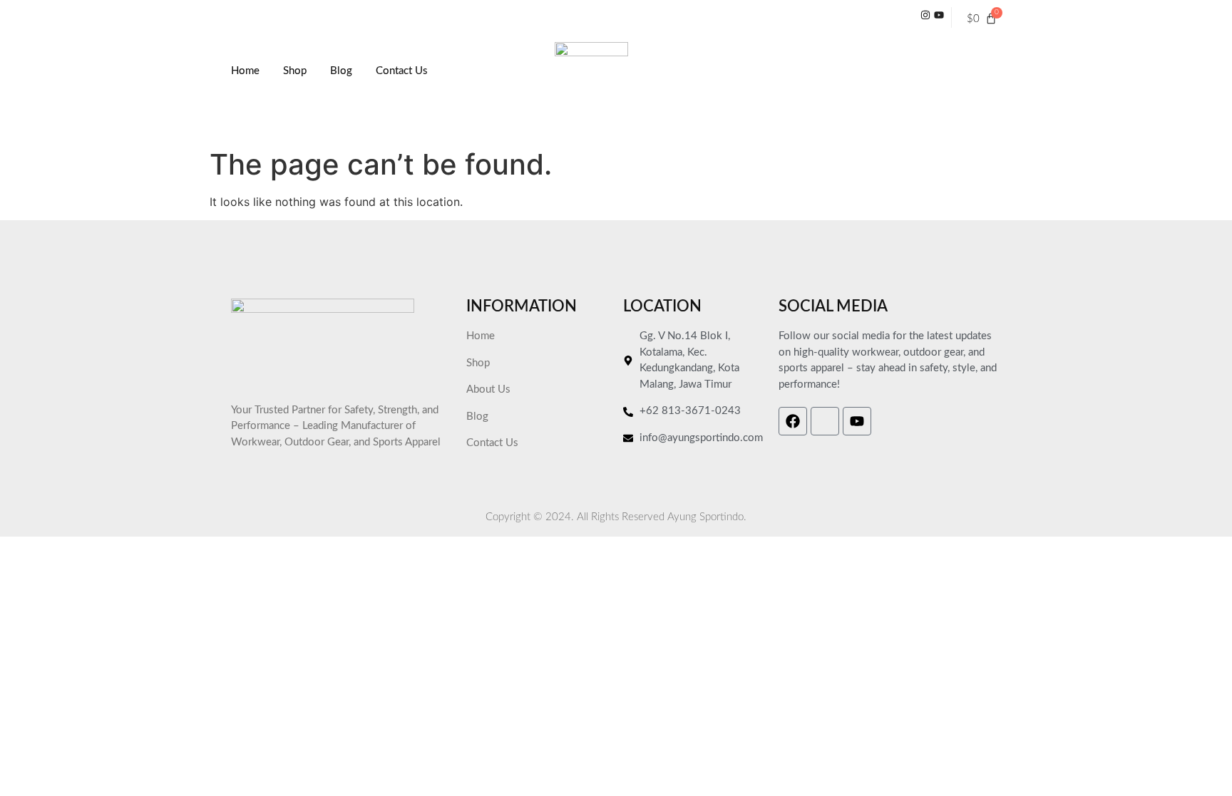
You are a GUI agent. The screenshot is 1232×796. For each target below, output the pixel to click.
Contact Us (402, 71)
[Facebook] (793, 421)
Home (245, 71)
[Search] (962, 90)
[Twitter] (925, 17)
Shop (295, 71)
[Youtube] (857, 421)
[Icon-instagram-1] (825, 421)
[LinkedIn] (939, 17)
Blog (341, 71)
